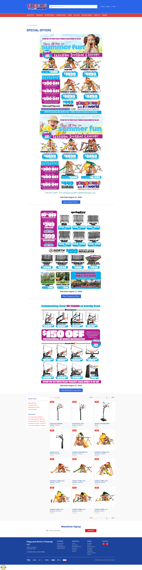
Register (108, 6)
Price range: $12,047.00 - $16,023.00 (37, 423)
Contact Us (97, 15)
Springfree (89, 549)
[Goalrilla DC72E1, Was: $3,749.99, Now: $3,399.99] (60, 440)
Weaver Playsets (91, 546)
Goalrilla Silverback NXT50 (102, 423)
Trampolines (39, 15)
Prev (91, 397)
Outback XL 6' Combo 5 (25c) (102, 452)
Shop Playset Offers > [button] (71, 202)
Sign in (103, 6)
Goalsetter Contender (56, 423)
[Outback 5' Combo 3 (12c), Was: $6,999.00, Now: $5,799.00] (83, 497)
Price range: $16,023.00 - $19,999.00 (37, 425)
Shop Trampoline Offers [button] (71, 296)
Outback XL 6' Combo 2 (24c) (57, 481)
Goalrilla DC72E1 (54, 452)
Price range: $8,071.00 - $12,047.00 (36, 421)
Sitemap (74, 551)
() (114, 6)
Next (113, 397)
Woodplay (89, 543)
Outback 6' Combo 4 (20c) (101, 481)
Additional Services (87, 15)
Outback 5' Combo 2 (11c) (101, 509)
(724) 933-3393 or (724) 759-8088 (36, 552)
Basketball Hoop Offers (34, 407)
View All (89, 554)
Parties (70, 15)
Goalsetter (89, 548)
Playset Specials (32, 403)
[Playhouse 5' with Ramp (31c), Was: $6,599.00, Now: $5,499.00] (83, 440)
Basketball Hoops (61, 15)
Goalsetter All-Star (78, 423)
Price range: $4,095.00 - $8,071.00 (36, 419)
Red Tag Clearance (32, 409)
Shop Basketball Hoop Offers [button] (71, 390)
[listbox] (60, 398)
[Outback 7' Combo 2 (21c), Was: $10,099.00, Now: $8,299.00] (83, 468)
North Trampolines (91, 552)
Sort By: (52, 397)
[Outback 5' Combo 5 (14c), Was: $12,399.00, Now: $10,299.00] (60, 497)
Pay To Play (77, 15)
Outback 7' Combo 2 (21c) (78, 481)
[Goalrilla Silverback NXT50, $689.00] (105, 411)
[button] (71, 249)
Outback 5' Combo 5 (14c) (56, 509)
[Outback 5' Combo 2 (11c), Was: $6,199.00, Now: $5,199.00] (105, 497)
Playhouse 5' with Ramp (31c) (79, 452)
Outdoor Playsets (49, 15)
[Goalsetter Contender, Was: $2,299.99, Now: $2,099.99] (60, 411)
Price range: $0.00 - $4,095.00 (35, 417)
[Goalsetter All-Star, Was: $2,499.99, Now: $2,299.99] (83, 411)
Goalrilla (89, 545)
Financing (104, 15)
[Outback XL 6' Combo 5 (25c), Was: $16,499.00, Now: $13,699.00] (105, 440)
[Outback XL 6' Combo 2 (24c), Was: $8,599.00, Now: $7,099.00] (60, 468)
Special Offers (30, 15)
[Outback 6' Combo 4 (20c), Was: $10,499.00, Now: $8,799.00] (105, 468)
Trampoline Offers (32, 405)
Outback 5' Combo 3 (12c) (78, 509)
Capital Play (90, 551)
